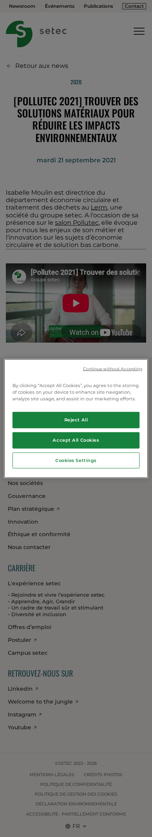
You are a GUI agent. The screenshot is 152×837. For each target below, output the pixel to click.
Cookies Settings (76, 460)
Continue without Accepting (113, 368)
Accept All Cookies (76, 439)
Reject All (76, 419)
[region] (76, 418)
